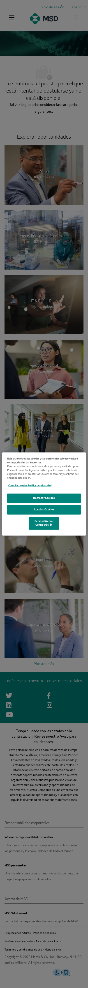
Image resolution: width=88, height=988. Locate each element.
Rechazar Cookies (44, 497)
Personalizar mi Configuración (44, 523)
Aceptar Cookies (44, 509)
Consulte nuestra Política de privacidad (29, 485)
